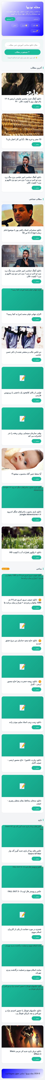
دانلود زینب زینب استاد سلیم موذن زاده (25, 722)
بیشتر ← (36, 106)
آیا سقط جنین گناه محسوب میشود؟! (26, 473)
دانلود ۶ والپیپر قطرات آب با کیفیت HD (25, 552)
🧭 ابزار (24, 25)
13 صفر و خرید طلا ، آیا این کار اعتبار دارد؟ (23, 139)
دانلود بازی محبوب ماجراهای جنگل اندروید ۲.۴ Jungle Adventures (24, 513)
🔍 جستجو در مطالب (22, 52)
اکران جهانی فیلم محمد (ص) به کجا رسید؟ (24, 314)
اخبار (14, 25)
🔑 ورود (35, 31)
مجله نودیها (33, 7)
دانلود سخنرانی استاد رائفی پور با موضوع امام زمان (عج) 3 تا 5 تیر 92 (22, 231)
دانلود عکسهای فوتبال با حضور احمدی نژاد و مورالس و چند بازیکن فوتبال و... (23, 1012)
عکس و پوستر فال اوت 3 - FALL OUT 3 (24, 891)
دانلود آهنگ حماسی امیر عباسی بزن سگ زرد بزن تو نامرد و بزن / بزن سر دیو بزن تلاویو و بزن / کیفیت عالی (23, 180)
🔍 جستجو (10, 19)
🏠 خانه (35, 25)
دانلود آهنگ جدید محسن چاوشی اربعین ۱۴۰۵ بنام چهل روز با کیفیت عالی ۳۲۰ (23, 100)
